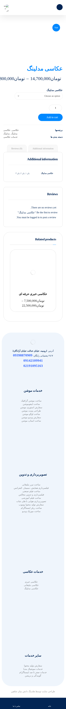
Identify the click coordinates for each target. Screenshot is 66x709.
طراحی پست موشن (31, 411)
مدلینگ (6, 133)
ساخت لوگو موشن (31, 414)
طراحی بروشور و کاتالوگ (31, 617)
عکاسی (15, 130)
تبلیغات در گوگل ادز (31, 446)
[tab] (43, 148)
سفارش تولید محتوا (33, 666)
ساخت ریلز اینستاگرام (31, 508)
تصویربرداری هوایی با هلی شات (31, 501)
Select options (38, 271)
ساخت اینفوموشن (31, 404)
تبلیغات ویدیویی (31, 456)
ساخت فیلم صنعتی (31, 491)
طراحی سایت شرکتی (31, 550)
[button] (60, 7)
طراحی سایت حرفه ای (31, 536)
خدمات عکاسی (10, 137)
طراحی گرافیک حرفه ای (31, 614)
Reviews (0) (16, 148)
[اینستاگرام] (33, 373)
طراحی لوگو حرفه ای (31, 627)
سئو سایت (31, 553)
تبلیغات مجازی (31, 449)
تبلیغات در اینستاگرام (31, 459)
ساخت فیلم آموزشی (31, 498)
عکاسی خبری (31, 582)
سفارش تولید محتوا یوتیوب (31, 504)
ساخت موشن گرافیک (31, 401)
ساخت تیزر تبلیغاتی (31, 484)
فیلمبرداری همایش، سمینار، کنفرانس (31, 488)
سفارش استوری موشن (31, 407)
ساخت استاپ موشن (31, 421)
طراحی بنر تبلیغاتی (31, 620)
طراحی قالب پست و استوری (31, 640)
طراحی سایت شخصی (31, 546)
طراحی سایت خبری (31, 543)
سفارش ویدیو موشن (31, 417)
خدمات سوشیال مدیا (33, 669)
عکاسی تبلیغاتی (31, 585)
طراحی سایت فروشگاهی (31, 540)
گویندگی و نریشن (33, 676)
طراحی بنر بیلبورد (31, 624)
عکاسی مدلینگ (55, 90)
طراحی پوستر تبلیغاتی (31, 634)
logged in (35, 217)
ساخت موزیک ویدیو (31, 511)
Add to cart (52, 117)
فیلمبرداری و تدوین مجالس (31, 494)
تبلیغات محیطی (31, 453)
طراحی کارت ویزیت (31, 637)
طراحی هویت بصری (31, 630)
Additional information (43, 148)
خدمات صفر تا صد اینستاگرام (33, 672)
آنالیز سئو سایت (31, 556)
